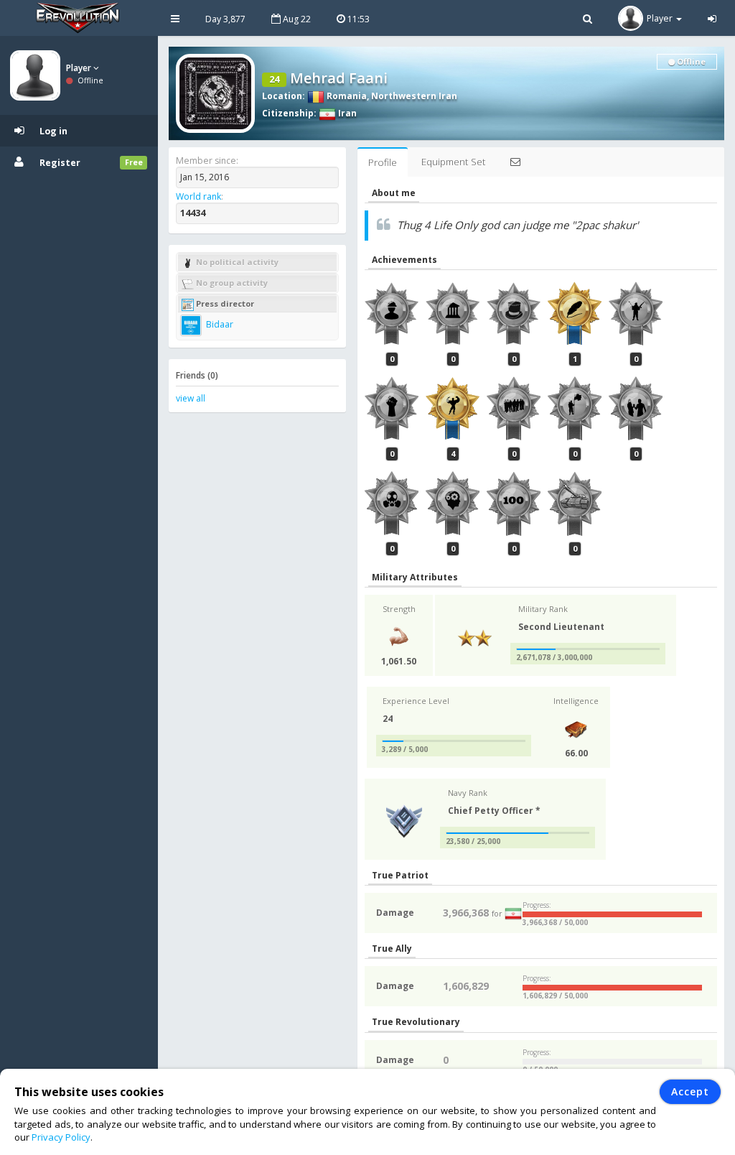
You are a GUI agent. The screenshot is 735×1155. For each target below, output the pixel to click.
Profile (382, 162)
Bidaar (218, 324)
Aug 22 (296, 19)
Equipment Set (453, 161)
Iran (346, 113)
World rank (198, 196)
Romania (345, 96)
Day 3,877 (225, 19)
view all (190, 398)
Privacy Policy (61, 1137)
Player (79, 68)
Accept (690, 1091)
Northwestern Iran (414, 96)
